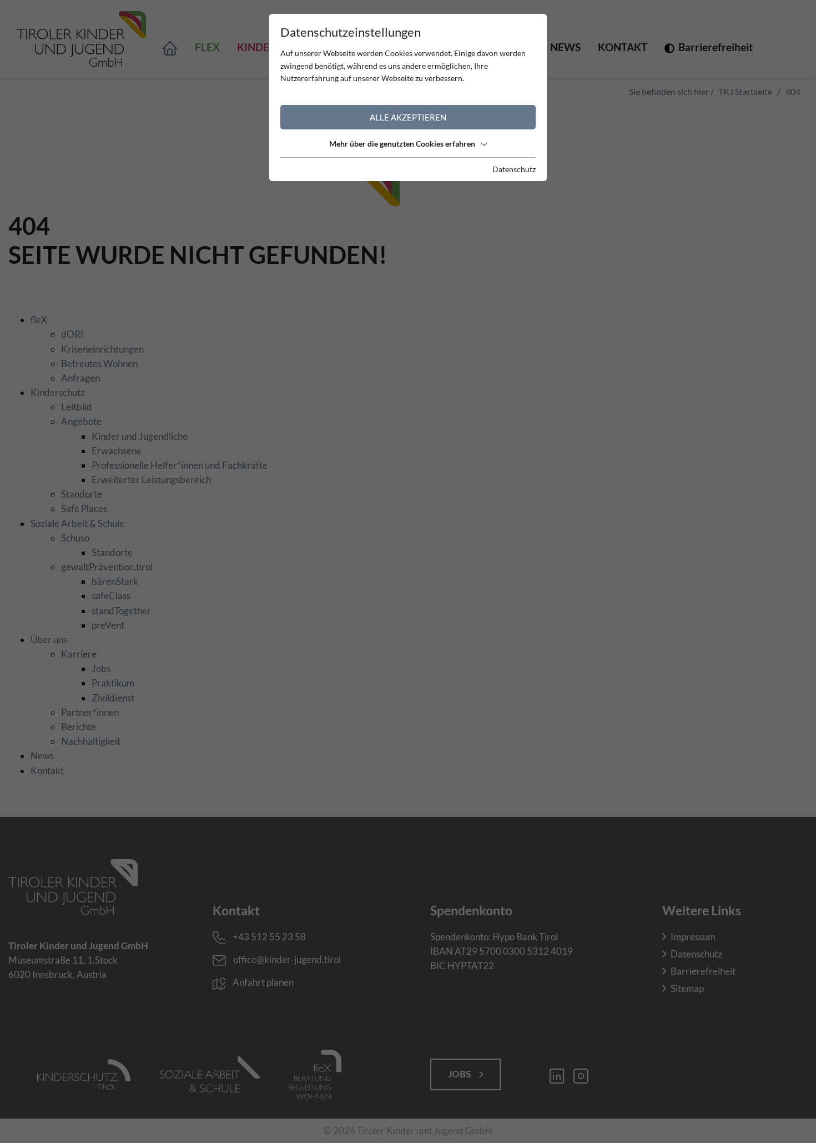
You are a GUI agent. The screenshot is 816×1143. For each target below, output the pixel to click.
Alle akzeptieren (408, 117)
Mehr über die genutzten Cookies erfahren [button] (402, 143)
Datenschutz (514, 169)
